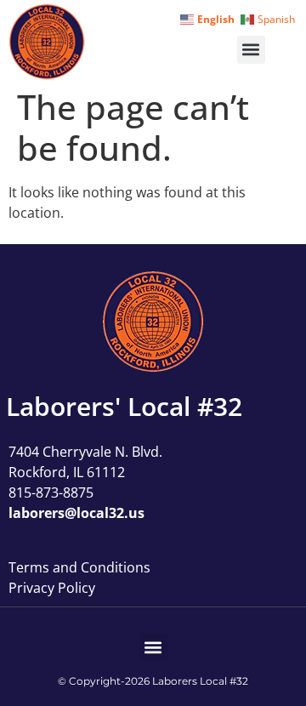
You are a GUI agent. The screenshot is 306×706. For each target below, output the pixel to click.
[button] (251, 50)
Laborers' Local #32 (124, 406)
